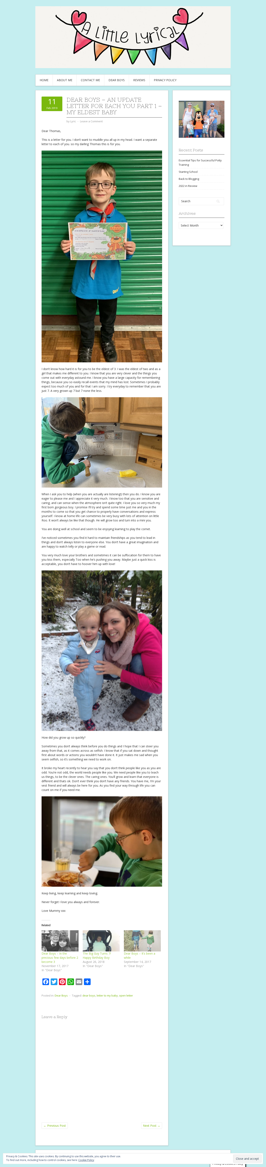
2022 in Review (188, 186)
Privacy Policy (165, 80)
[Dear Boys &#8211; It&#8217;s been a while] (142, 940)
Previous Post (54, 1126)
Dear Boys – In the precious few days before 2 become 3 (60, 957)
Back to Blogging (189, 179)
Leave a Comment (91, 121)
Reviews (139, 80)
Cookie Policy (86, 1160)
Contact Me (90, 80)
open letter (126, 995)
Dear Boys (116, 80)
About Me (64, 80)
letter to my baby (107, 995)
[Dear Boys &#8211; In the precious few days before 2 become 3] (60, 940)
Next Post (151, 1126)
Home (44, 80)
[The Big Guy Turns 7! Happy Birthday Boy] (101, 940)
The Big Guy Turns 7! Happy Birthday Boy (97, 955)
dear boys (89, 995)
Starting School (188, 172)
